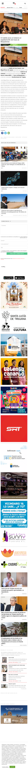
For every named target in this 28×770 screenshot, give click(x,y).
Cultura (25, 191)
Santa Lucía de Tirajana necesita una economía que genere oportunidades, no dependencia (12, 590)
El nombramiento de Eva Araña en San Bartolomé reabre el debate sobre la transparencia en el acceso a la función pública (12, 640)
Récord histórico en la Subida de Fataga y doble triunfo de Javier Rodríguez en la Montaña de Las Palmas (13, 164)
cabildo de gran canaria (9, 137)
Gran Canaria (4, 11)
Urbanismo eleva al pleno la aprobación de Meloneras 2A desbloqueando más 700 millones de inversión (13, 212)
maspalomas (18, 137)
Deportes (24, 168)
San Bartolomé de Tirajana (20, 215)
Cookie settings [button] (5, 766)
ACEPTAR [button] (12, 766)
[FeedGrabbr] (14, 689)
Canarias (24, 593)
